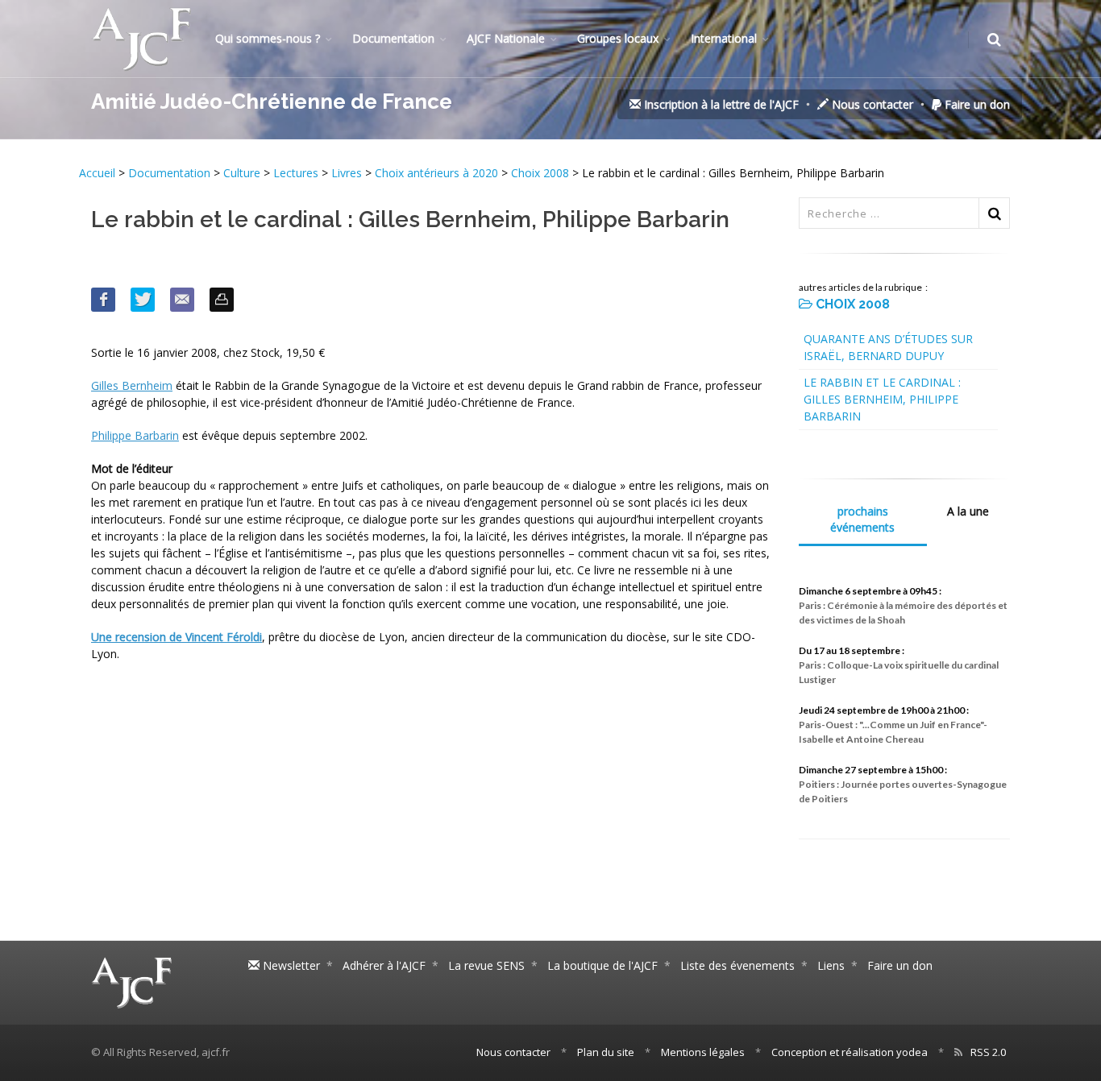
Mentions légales (703, 1052)
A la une (968, 511)
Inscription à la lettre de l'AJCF (720, 104)
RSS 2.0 (988, 1052)
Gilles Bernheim (131, 385)
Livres (346, 172)
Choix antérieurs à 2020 (436, 172)
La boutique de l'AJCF (602, 965)
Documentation (393, 38)
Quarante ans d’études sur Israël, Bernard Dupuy (888, 347)
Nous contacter (871, 104)
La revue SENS (486, 965)
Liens (831, 965)
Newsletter (290, 965)
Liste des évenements (737, 965)
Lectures (295, 172)
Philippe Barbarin (135, 435)
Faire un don (975, 104)
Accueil (98, 172)
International (724, 38)
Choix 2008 (540, 172)
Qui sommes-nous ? (267, 38)
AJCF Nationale (506, 38)
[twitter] (143, 300)
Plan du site (605, 1052)
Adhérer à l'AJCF (384, 965)
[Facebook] (103, 300)
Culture (241, 172)
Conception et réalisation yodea (849, 1052)
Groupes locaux (618, 38)
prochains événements (862, 519)
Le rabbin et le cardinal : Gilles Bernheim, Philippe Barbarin (882, 399)
